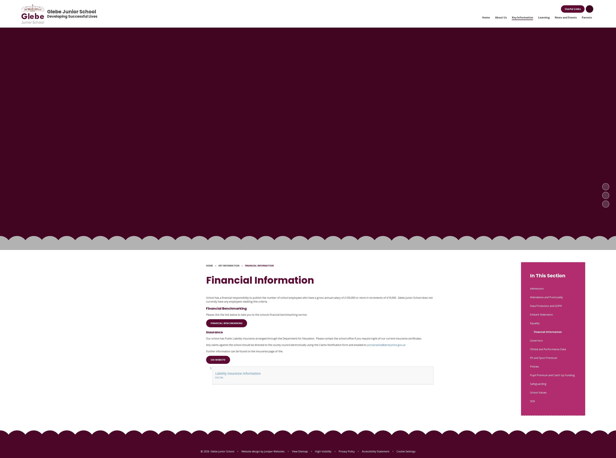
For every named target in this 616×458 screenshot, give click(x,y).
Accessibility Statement (375, 451)
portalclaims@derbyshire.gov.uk (386, 345)
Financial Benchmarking (227, 323)
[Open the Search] (589, 9)
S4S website (218, 359)
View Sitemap (300, 451)
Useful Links (573, 9)
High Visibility (323, 451)
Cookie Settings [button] (406, 451)
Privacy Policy (347, 451)
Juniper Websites (274, 451)
